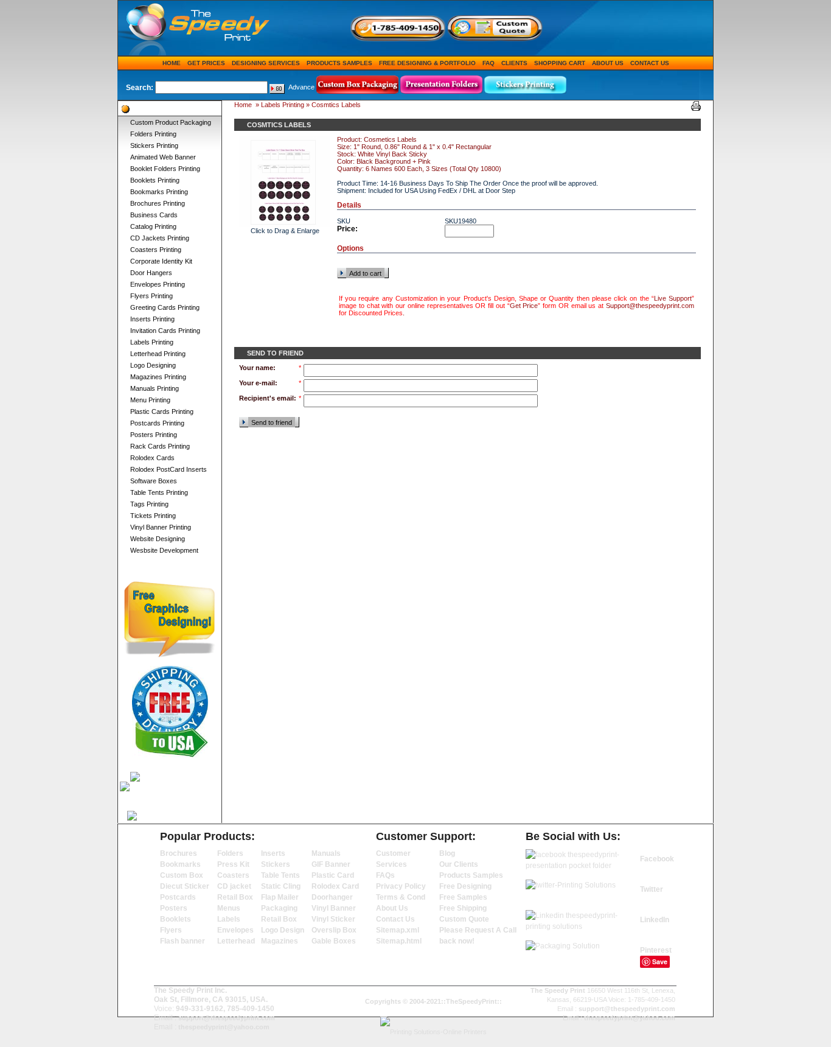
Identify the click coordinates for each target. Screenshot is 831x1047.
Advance (301, 87)
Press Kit (233, 864)
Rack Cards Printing (160, 446)
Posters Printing (153, 434)
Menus (228, 908)
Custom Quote (464, 919)
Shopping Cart (559, 63)
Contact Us (649, 63)
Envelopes (235, 930)
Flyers (171, 930)
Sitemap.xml (397, 930)
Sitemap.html (399, 941)
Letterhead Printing (158, 353)
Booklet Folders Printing (165, 168)
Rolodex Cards (152, 457)
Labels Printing (151, 342)
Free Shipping (463, 908)
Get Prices (206, 63)
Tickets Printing (153, 515)
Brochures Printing (157, 203)
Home (171, 63)
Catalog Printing (153, 226)
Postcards (178, 897)
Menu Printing (150, 400)
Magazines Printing (158, 376)
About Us (608, 63)
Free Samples (463, 897)
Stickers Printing (154, 145)
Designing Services (266, 63)
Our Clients (458, 864)
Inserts (273, 853)
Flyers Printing (151, 295)
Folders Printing (153, 134)
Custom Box (181, 875)
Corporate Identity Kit (161, 261)
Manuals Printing (154, 388)
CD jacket (234, 886)
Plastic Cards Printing (161, 411)
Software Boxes (153, 481)
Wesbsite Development (164, 550)
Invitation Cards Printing (165, 330)
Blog (447, 853)
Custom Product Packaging (170, 122)
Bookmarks (180, 864)
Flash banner (182, 941)
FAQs (385, 875)
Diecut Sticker (184, 886)
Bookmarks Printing (159, 191)
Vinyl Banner (333, 908)
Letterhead (236, 941)
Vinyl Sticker (333, 919)
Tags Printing (149, 504)
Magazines (279, 941)
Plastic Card (332, 875)
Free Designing (465, 886)
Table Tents (280, 875)
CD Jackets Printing (159, 238)
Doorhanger (332, 897)
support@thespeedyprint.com (226, 1017)
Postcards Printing (157, 423)
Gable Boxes (333, 941)
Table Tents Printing (159, 492)
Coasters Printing (155, 249)
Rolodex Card (335, 886)
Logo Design (282, 930)
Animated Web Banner (163, 157)
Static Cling (281, 886)
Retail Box (235, 897)
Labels (228, 919)
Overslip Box (333, 930)
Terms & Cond (400, 897)
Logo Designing (153, 365)
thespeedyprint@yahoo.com (223, 1027)
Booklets (175, 919)
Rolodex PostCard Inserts (168, 469)
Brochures (178, 853)
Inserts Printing (152, 319)
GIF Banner (330, 864)
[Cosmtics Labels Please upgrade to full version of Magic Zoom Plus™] (284, 181)
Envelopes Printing (157, 284)
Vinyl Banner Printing (160, 527)
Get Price (524, 305)
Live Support (673, 298)
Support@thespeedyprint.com (650, 305)
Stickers (275, 864)
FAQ (488, 63)
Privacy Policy (401, 886)
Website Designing (157, 538)
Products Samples (339, 63)
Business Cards (154, 215)
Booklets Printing (154, 180)
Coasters (233, 875)
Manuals (326, 853)
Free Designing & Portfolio (427, 63)
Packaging (279, 908)
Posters (173, 908)
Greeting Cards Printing (165, 307)
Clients (514, 63)
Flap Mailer (280, 897)
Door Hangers (151, 272)
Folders (230, 853)
